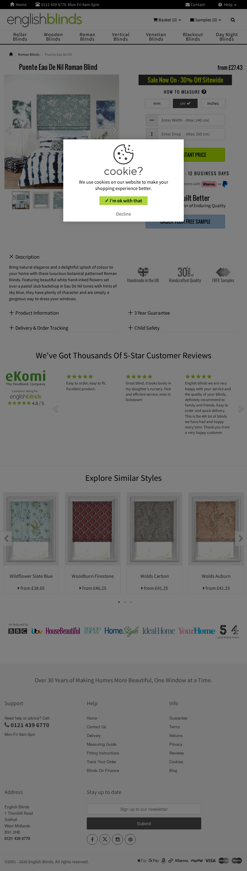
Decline (123, 214)
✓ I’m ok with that (123, 201)
